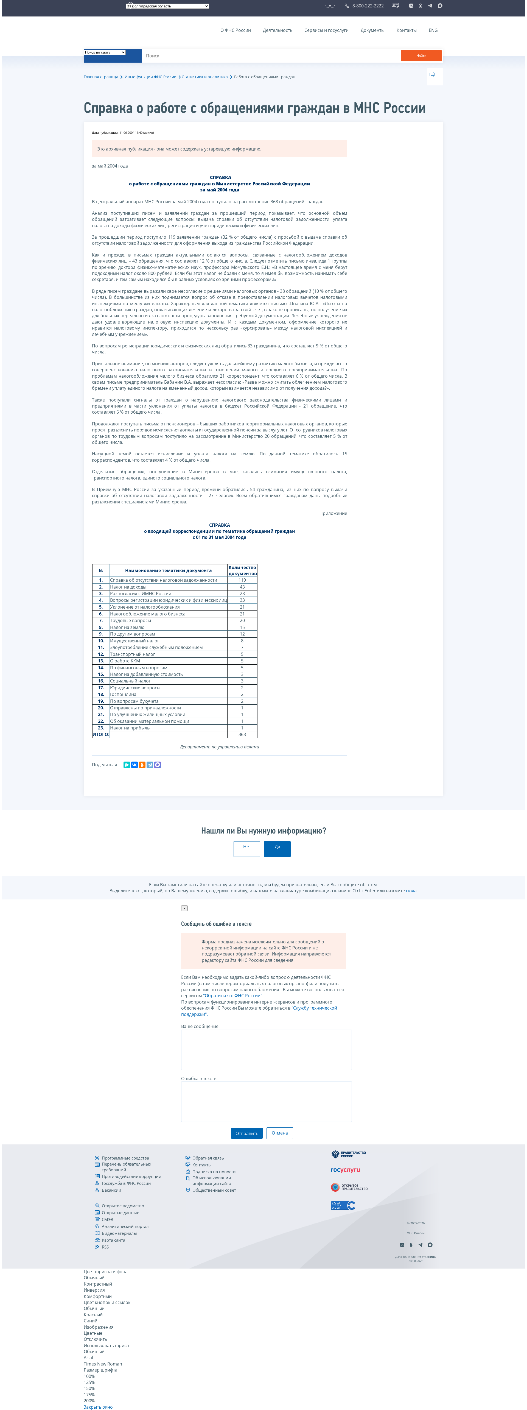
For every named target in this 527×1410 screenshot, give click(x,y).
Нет (247, 847)
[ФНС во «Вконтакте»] (411, 6)
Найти (421, 56)
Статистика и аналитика (205, 76)
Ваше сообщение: (200, 1026)
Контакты (407, 30)
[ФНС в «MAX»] (439, 6)
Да (277, 847)
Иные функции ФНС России (150, 76)
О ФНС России (235, 30)
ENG (433, 30)
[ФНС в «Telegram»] (430, 6)
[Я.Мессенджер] (127, 765)
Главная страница (101, 76)
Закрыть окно (98, 1407)
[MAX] (157, 765)
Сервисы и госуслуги (326, 30)
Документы (373, 30)
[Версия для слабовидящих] (331, 6)
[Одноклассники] (142, 765)
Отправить (247, 1133)
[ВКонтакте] (134, 765)
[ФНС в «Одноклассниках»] (420, 6)
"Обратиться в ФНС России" (232, 996)
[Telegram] (150, 765)
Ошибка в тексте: (199, 1078)
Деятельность (277, 30)
